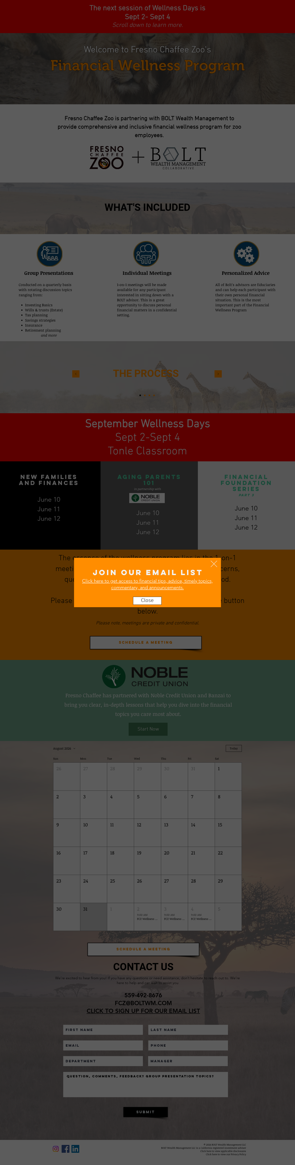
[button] (214, 564)
